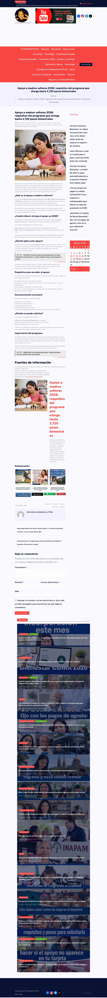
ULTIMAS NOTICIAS (30, 49)
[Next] (89, 620)
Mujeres (29, 125)
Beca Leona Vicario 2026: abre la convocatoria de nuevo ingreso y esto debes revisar (52, 792)
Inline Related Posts (62, 261)
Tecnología (49, 54)
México (63, 504)
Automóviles (59, 74)
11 (74, 256)
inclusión (55, 504)
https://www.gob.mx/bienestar (34, 376)
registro (63, 507)
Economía (37, 54)
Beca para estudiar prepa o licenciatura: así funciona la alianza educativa (47, 771)
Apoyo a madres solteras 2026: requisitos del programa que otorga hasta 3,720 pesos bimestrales (57, 408)
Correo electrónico (50, 582)
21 (83, 259)
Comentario (21, 567)
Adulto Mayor (24, 634)
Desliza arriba (88, 992)
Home (53, 96)
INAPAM (22, 853)
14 (83, 256)
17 (71, 259)
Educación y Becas (54, 64)
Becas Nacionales (41, 721)
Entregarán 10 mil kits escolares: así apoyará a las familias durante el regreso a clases (52, 901)
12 (77, 256)
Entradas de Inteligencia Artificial (52, 69)
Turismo (71, 74)
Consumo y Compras (41, 74)
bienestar (48, 504)
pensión (55, 507)
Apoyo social (69, 49)
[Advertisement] (53, 35)
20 (80, 259)
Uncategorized (24, 832)
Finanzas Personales (27, 59)
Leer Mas (74, 114)
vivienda (22, 699)
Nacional (45, 49)
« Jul (73, 269)
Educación (56, 49)
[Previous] (86, 620)
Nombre (19, 582)
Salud (72, 69)
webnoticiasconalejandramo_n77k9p (27, 122)
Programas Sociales (65, 54)
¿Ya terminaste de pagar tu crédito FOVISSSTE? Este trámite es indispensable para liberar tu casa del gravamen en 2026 (78, 198)
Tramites (55, 125)
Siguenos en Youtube (86, 3)
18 (74, 259)
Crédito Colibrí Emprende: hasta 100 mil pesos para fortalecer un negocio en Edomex (52, 814)
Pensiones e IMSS (47, 59)
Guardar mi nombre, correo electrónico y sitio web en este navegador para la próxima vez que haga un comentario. (39, 604)
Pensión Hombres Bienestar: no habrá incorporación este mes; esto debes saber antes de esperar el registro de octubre (79, 136)
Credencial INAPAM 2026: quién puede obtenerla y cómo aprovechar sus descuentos (52, 858)
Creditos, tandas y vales (27, 810)
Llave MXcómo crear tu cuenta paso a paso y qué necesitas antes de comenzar (49, 662)
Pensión (50, 125)
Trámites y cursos (25, 657)
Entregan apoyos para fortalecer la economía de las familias (42, 836)
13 (80, 256)
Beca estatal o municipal (51, 122)
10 (71, 256)
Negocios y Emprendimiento (61, 79)
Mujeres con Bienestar (36, 125)
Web (17, 591)
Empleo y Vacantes (66, 59)
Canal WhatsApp (86, 64)
